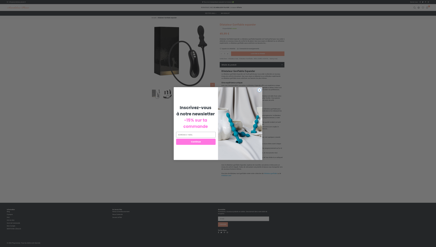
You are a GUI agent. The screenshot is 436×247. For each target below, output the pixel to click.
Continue (196, 141)
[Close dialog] (259, 90)
